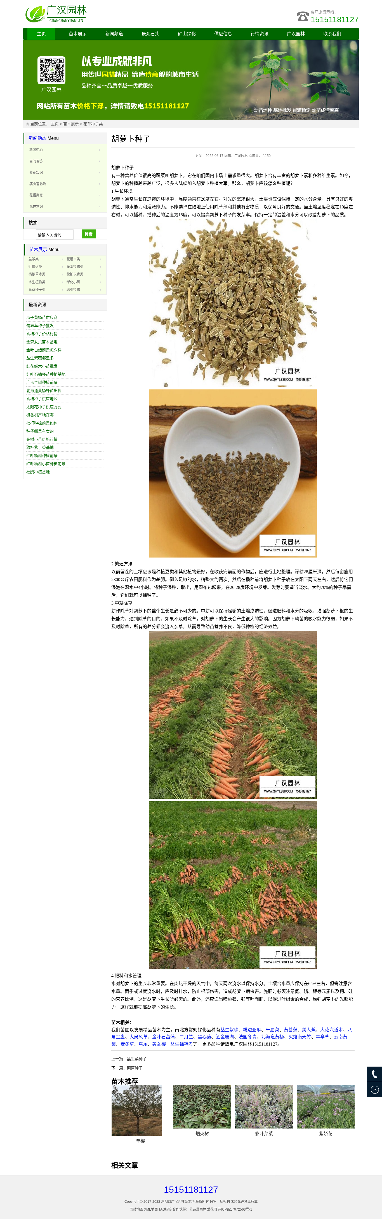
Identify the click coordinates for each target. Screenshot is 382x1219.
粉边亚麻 (252, 1029)
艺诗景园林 (197, 1209)
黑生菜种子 (137, 1059)
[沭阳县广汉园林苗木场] (93, 14)
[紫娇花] (326, 1107)
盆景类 (34, 259)
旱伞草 (322, 1036)
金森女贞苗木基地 (42, 342)
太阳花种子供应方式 (44, 407)
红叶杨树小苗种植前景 (45, 463)
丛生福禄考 (181, 1044)
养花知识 (36, 173)
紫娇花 (326, 1133)
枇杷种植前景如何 (42, 423)
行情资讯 (259, 33)
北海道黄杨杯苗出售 (44, 390)
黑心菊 (204, 1036)
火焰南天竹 (300, 1036)
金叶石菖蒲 (163, 1036)
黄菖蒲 (291, 1029)
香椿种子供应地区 (42, 398)
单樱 (140, 1141)
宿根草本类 (37, 274)
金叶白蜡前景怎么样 (44, 350)
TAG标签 (165, 1209)
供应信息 (223, 33)
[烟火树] (202, 1107)
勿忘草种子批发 (40, 325)
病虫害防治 (37, 184)
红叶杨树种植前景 (42, 455)
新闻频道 (114, 33)
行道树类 (35, 267)
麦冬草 (127, 1044)
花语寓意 (36, 195)
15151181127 (335, 19)
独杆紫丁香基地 (40, 447)
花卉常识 (36, 207)
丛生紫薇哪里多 (40, 358)
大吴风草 (138, 1036)
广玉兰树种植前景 (42, 382)
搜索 (89, 234)
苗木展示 (78, 33)
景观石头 (150, 33)
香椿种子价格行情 (42, 333)
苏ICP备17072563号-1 (235, 1209)
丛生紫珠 (229, 1029)
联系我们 (332, 33)
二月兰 (186, 1036)
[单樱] (140, 1110)
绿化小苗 (73, 282)
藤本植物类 (75, 267)
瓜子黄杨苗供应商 (42, 317)
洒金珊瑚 (225, 1036)
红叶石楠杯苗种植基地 (45, 374)
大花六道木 (331, 1029)
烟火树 (202, 1133)
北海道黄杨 (272, 1036)
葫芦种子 (135, 1068)
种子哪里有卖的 (40, 431)
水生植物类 (37, 282)
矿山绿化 (187, 33)
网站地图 (136, 1209)
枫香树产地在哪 (40, 415)
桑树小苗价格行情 (42, 439)
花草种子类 (93, 124)
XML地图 (151, 1209)
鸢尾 (142, 1044)
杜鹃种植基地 (38, 472)
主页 (41, 33)
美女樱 (159, 1044)
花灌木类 (73, 259)
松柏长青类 (75, 274)
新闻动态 (37, 138)
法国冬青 (248, 1036)
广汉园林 (296, 33)
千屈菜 (272, 1029)
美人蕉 (309, 1029)
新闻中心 (36, 150)
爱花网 (212, 1209)
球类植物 (73, 290)
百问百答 (36, 161)
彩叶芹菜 (264, 1133)
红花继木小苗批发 (42, 366)
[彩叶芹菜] (264, 1107)
